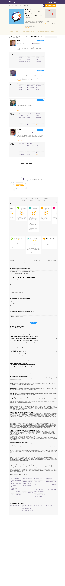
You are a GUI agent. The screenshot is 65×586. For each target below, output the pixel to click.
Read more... (27, 27)
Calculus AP (37, 145)
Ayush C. (19, 129)
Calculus (28, 63)
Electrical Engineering (30, 85)
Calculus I (20, 87)
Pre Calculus (38, 91)
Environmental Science (30, 91)
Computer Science (21, 152)
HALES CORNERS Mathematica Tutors (27, 510)
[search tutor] (44, 5)
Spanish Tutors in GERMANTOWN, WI (39, 494)
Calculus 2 (20, 57)
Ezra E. (18, 40)
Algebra (28, 57)
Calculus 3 (20, 59)
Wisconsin (21, 5)
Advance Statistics (21, 143)
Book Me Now (40, 40)
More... (37, 124)
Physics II (37, 89)
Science (37, 119)
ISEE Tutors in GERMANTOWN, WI (27, 481)
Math (36, 63)
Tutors (12, 5)
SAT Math (37, 115)
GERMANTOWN (26, 5)
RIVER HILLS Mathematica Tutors (50, 505)
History (37, 59)
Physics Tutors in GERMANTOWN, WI (16, 483)
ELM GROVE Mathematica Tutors (26, 508)
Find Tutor (19, 2)
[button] (49, 11)
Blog (37, 2)
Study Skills (20, 124)
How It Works (32, 2)
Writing (28, 115)
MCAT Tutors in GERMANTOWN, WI (27, 483)
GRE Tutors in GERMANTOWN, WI (27, 485)
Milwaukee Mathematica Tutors (14, 505)
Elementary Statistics (22, 117)
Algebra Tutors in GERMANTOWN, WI (39, 489)
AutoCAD (20, 85)
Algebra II (28, 59)
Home (9, 5)
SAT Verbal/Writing (38, 117)
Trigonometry (29, 113)
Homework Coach (38, 61)
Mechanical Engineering (22, 61)
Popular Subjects (14, 476)
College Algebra (21, 115)
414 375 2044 (52, 2)
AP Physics (28, 61)
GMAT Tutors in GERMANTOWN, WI (27, 487)
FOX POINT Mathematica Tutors (50, 507)
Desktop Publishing (21, 154)
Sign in (45, 2)
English (28, 89)
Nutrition (28, 124)
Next (56, 203)
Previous (10, 203)
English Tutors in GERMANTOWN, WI (27, 492)
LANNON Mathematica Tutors (26, 512)
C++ (19, 113)
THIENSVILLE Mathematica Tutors (38, 507)
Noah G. (19, 70)
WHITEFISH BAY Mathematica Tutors (15, 507)
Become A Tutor (26, 2)
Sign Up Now (33, 322)
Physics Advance (38, 85)
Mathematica (16, 5)
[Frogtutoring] (12, 2)
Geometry (37, 57)
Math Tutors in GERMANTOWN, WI (15, 478)
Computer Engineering (22, 147)
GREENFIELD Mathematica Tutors (38, 505)
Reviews (41, 2)
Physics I (20, 63)
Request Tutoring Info (51, 5)
